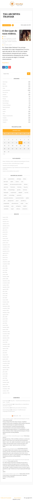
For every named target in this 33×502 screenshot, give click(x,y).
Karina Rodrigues (6, 409)
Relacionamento (16, 107)
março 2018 (5, 217)
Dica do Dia (16, 92)
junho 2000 (5, 373)
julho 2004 (5, 316)
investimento (13, 192)
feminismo (12, 187)
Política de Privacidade (6, 498)
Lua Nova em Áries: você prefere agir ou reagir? (13, 163)
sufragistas (18, 206)
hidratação (6, 192)
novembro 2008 (6, 263)
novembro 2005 (6, 282)
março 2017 (5, 219)
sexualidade (6, 206)
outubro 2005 (6, 285)
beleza (24, 179)
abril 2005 (5, 297)
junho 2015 (5, 257)
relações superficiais (12, 41)
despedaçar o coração (11, 38)
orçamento (19, 195)
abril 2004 (5, 323)
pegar (6, 41)
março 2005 (5, 299)
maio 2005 (5, 295)
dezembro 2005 (6, 280)
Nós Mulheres (16, 101)
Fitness (16, 98)
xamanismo (24, 208)
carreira (17, 181)
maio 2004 (5, 321)
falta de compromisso (11, 40)
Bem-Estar (16, 86)
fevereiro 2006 (6, 276)
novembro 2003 (6, 333)
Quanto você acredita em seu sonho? (11, 171)
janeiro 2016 (5, 242)
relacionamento (15, 203)
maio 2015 (5, 259)
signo (12, 206)
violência (18, 208)
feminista (19, 187)
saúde (22, 203)
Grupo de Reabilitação (8, 404)
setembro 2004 (6, 312)
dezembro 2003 (6, 331)
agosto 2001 (5, 348)
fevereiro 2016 (6, 240)
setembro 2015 (6, 251)
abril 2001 (5, 352)
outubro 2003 (6, 335)
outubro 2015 (6, 249)
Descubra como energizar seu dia (10, 165)
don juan (4, 40)
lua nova (26, 192)
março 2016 (5, 238)
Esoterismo (16, 96)
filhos (5, 189)
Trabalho (16, 117)
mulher (5, 195)
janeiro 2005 (5, 304)
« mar (4, 154)
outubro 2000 (6, 365)
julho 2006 (5, 266)
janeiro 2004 (5, 329)
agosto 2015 (5, 253)
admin (4, 36)
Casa (16, 88)
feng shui (26, 187)
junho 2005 (5, 293)
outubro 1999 (6, 390)
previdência (23, 200)
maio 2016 (5, 234)
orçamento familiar (20, 198)
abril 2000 (5, 378)
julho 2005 (5, 291)
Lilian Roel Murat (6, 407)
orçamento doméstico (8, 198)
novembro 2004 (6, 308)
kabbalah (20, 192)
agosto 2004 (5, 314)
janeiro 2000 (5, 384)
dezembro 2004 (6, 306)
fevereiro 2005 (6, 302)
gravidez (19, 189)
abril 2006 (5, 272)
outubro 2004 (6, 310)
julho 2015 (5, 255)
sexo (27, 203)
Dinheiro (16, 94)
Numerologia (16, 103)
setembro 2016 (6, 225)
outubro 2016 (6, 223)
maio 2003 (5, 342)
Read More (5, 63)
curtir (5, 38)
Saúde (16, 109)
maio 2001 (5, 350)
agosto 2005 (5, 289)
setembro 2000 (6, 367)
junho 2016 (5, 232)
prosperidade (6, 203)
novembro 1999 (6, 388)
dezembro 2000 (6, 361)
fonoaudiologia (11, 189)
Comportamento (7, 25)
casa (22, 181)
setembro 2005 (6, 287)
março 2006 (5, 274)
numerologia (11, 195)
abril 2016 (5, 236)
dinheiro (25, 184)
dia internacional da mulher (16, 184)
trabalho (25, 206)
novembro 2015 (6, 247)
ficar (3, 41)
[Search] (28, 73)
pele (4, 200)
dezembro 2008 (6, 261)
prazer (17, 200)
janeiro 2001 (5, 359)
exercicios (6, 187)
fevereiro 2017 (6, 221)
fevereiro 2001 (6, 357)
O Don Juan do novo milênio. (9, 32)
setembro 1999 (6, 393)
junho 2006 (5, 268)
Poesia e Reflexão (16, 105)
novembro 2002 (6, 346)
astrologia (19, 179)
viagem (12, 208)
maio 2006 (5, 270)
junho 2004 (5, 318)
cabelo (11, 181)
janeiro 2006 (5, 278)
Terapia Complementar (16, 115)
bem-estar (6, 181)
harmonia (25, 189)
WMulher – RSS (17, 415)
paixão (27, 198)
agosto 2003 (5, 340)
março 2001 (5, 354)
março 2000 (5, 380)
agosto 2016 (5, 227)
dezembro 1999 (6, 386)
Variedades (16, 120)
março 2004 (5, 325)
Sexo (16, 113)
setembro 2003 (6, 338)
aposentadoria (11, 179)
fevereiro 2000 (6, 382)
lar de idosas (5, 400)
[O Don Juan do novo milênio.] (25, 35)
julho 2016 (5, 230)
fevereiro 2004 (6, 327)
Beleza (16, 84)
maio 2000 (5, 376)
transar (4, 43)
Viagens (16, 122)
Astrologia (16, 81)
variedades (6, 208)
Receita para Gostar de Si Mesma (19, 407)
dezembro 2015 (6, 244)
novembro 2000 (6, 363)
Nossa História (17, 498)
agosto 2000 (5, 369)
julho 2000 (5, 371)
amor (5, 179)
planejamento (11, 200)
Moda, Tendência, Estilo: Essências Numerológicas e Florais (16, 161)
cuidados (6, 184)
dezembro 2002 (6, 344)
